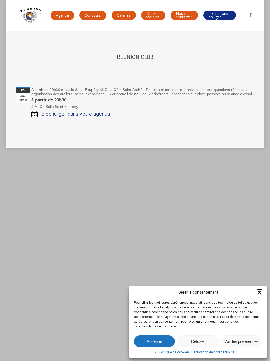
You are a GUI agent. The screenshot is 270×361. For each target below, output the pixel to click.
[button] (259, 292)
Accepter (154, 341)
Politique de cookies (174, 352)
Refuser (198, 341)
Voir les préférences (241, 341)
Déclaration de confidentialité (212, 352)
